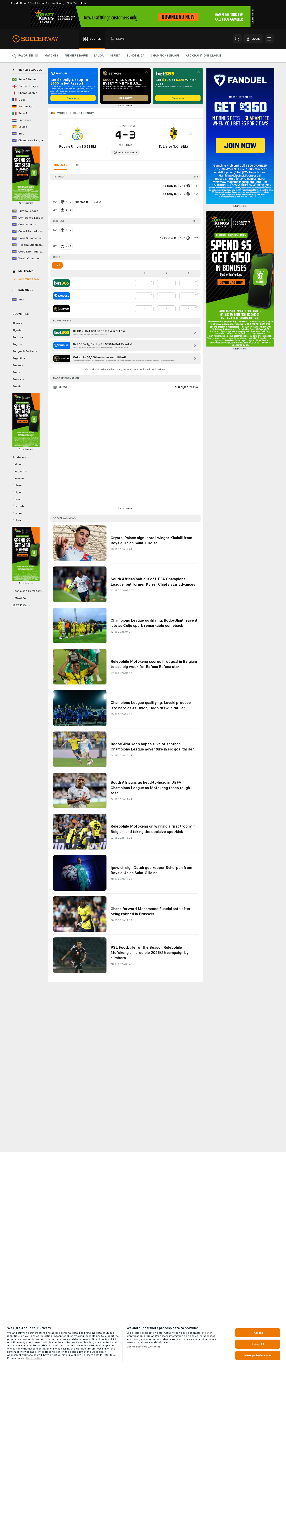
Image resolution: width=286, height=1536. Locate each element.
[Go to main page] (37, 38)
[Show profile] (77, 133)
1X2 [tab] (57, 265)
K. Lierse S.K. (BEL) (173, 146)
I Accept (257, 1332)
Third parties (34, 1358)
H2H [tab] (76, 165)
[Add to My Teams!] (60, 133)
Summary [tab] (60, 165)
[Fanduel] (61, 296)
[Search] (237, 38)
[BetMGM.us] (61, 308)
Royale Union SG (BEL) (77, 146)
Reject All (257, 1344)
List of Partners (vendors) (143, 1346)
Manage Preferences (257, 1355)
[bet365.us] (61, 283)
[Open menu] (269, 38)
